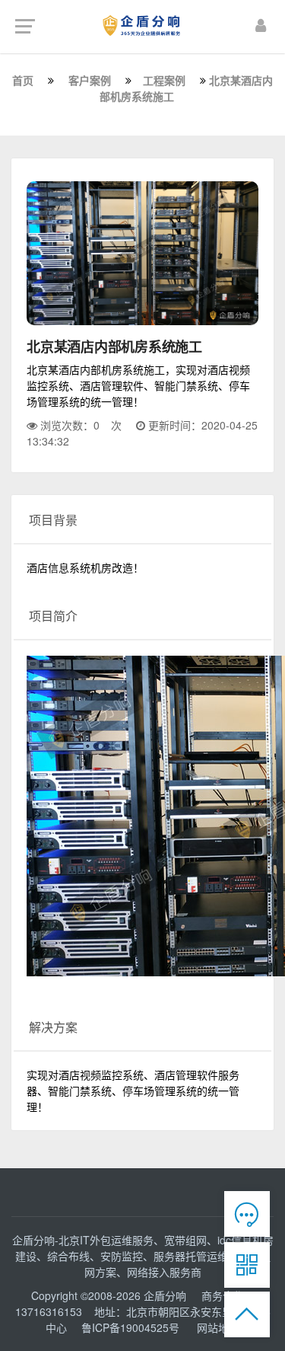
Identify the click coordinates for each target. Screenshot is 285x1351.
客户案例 (89, 80)
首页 (22, 80)
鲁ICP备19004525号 (130, 1327)
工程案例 (164, 80)
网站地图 (218, 1327)
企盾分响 (166, 1295)
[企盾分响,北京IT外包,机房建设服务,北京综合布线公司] (142, 25)
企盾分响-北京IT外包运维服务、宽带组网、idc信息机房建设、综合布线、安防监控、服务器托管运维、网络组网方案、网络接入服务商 (143, 1255)
